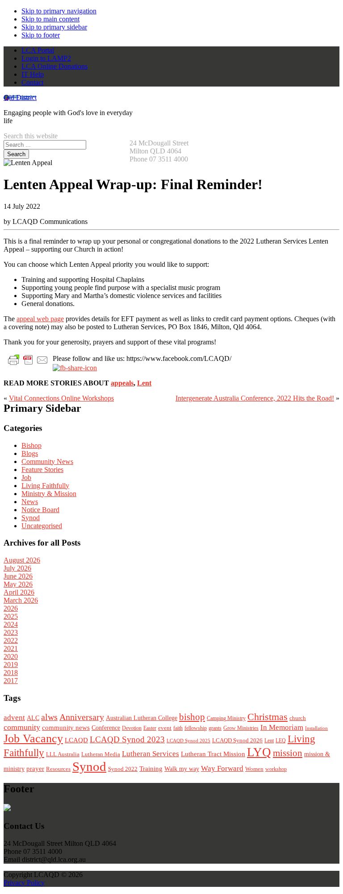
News (29, 501)
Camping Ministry (226, 718)
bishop (192, 717)
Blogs (29, 453)
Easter (149, 728)
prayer (35, 768)
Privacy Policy (24, 882)
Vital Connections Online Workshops (61, 398)
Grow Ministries (241, 728)
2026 (11, 608)
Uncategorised (41, 526)
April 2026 (19, 592)
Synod (30, 518)
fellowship (195, 728)
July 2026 (17, 568)
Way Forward (222, 768)
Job (26, 477)
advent (14, 717)
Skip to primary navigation (58, 11)
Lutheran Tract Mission (213, 753)
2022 (11, 640)
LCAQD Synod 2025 (188, 740)
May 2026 (18, 584)
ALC (33, 717)
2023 (11, 632)
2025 (11, 616)
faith (178, 728)
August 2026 (22, 560)
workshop (276, 769)
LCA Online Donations (54, 66)
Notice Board (40, 509)
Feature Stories (42, 469)
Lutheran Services (150, 753)
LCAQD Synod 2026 (237, 740)
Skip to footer (40, 35)
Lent (144, 383)
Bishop (31, 445)
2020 (11, 656)
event (165, 727)
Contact (32, 82)
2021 (11, 648)
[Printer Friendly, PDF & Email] (28, 359)
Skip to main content (50, 19)
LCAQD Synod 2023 (127, 739)
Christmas (267, 716)
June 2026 (18, 576)
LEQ (281, 740)
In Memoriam (281, 727)
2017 (11, 680)
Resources (58, 769)
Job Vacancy (33, 738)
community (22, 727)
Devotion (132, 728)
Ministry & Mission (48, 493)
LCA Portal (37, 50)
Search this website (31, 136)
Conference (106, 727)
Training (151, 768)
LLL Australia (62, 754)
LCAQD (76, 740)
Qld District (20, 97)
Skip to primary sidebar (54, 27)
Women (254, 769)
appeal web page (40, 319)
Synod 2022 (123, 769)
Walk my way (181, 769)
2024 (11, 624)
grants (215, 728)
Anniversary (81, 717)
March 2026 (21, 600)
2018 (11, 672)
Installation (316, 728)
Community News (47, 461)
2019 (11, 664)
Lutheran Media (100, 754)
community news (66, 727)
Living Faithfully (45, 485)
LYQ (259, 752)
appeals (122, 383)
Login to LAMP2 (46, 58)
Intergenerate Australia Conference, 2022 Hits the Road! (255, 398)
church (297, 718)
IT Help (32, 74)
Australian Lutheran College (141, 718)
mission (287, 753)
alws (49, 717)
